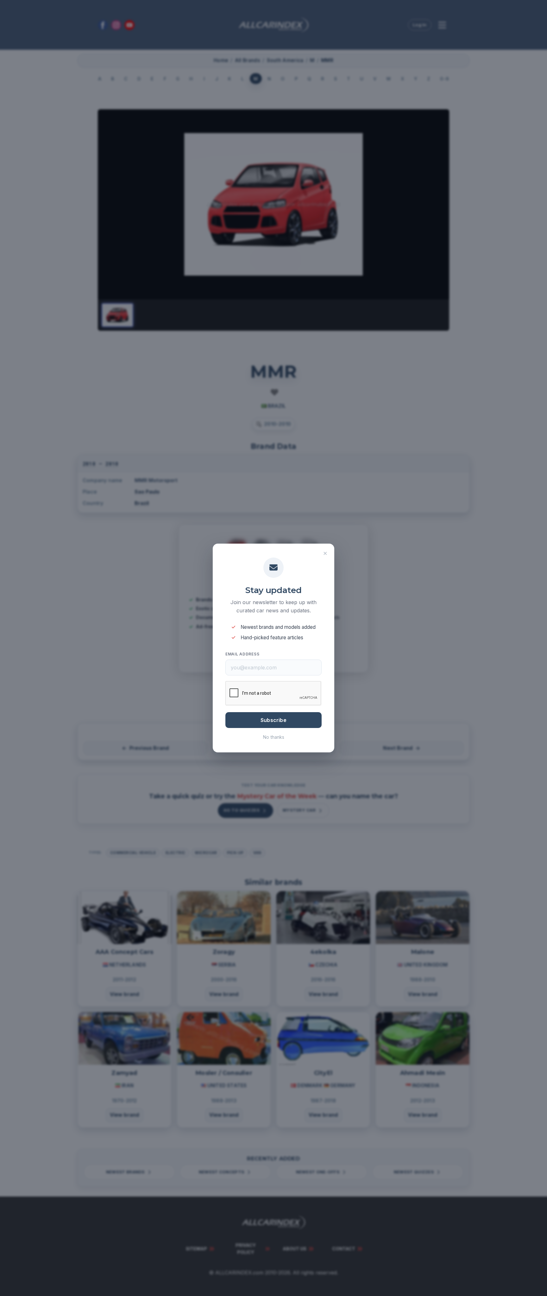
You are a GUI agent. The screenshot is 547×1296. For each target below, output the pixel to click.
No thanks (273, 737)
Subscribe (273, 720)
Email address (242, 654)
